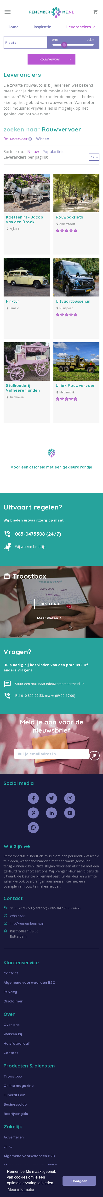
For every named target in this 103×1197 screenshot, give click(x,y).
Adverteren (14, 1137)
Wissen (42, 139)
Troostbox (13, 1076)
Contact (11, 973)
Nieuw (33, 152)
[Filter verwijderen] (30, 139)
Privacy (10, 992)
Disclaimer (13, 1001)
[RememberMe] (51, 16)
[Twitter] (51, 798)
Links (8, 1146)
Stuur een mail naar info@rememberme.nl (48, 683)
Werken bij (13, 1034)
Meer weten (48, 618)
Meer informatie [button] (21, 1189)
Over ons (12, 1024)
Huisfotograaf (17, 1043)
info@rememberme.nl (27, 923)
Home (13, 27)
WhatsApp (18, 915)
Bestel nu (50, 604)
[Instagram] (69, 798)
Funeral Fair (14, 1095)
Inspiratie (42, 27)
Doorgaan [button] (79, 1181)
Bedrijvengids (16, 1113)
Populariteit (53, 152)
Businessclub (15, 1104)
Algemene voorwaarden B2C (29, 982)
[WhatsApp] (33, 827)
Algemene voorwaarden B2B (29, 1156)
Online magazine (19, 1085)
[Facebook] (33, 798)
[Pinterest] (33, 812)
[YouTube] (69, 812)
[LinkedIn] (51, 812)
